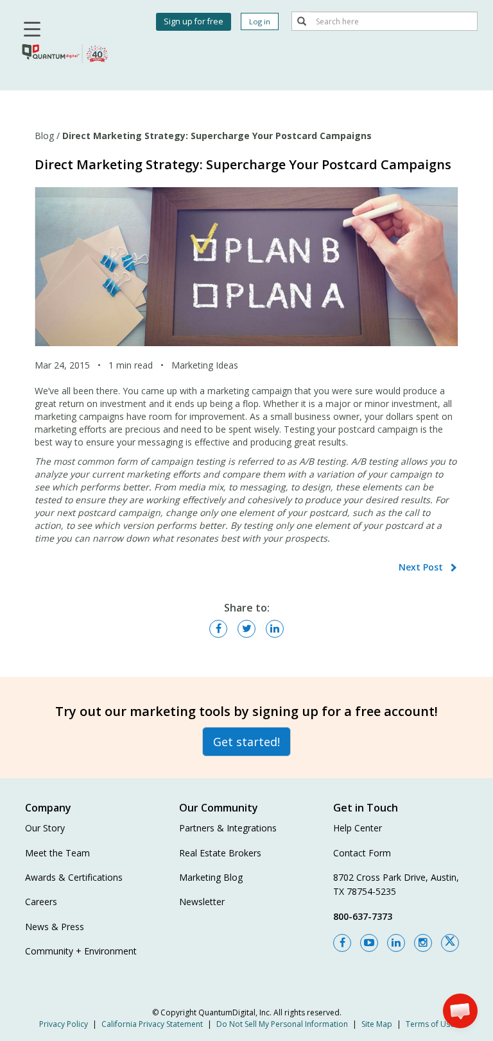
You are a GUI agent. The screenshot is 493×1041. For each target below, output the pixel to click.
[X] (450, 943)
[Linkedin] (396, 943)
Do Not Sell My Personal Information (282, 1024)
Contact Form (362, 853)
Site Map (376, 1024)
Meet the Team (57, 853)
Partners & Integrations (228, 828)
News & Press (54, 926)
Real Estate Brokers (220, 853)
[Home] (65, 52)
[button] (460, 1011)
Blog (44, 135)
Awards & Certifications (74, 877)
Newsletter (202, 901)
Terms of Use (430, 1024)
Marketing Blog (211, 877)
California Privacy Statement (152, 1024)
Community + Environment (81, 951)
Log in (259, 21)
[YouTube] (369, 943)
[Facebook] (342, 943)
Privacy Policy (63, 1024)
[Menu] (29, 30)
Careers (41, 901)
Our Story (45, 828)
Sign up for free (193, 21)
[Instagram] (423, 943)
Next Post (421, 567)
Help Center (357, 828)
